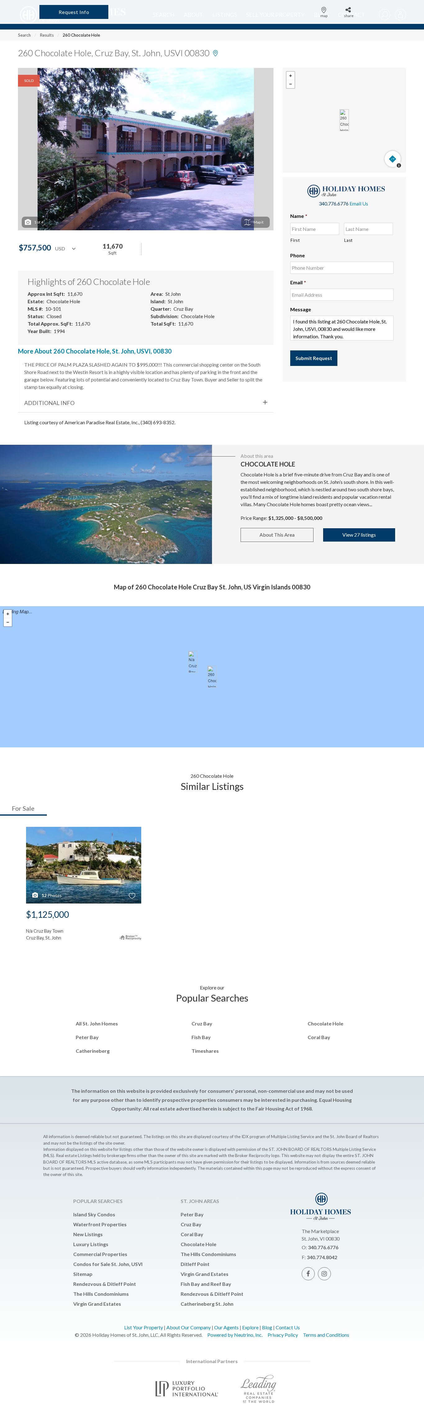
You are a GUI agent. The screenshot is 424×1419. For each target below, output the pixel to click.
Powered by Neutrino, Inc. (235, 1335)
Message (300, 309)
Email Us (359, 203)
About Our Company (188, 1327)
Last (348, 240)
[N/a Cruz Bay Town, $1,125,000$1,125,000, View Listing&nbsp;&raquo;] (192, 662)
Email (298, 282)
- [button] (290, 84)
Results (47, 35)
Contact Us (288, 1327)
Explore (250, 1327)
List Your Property (143, 1327)
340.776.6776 (334, 203)
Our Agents (226, 1327)
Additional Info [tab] (49, 402)
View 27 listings (359, 535)
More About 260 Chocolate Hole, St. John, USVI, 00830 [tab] (95, 351)
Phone (297, 255)
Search (24, 35)
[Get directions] (393, 159)
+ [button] (290, 76)
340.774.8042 (322, 1257)
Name (298, 216)
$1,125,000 (47, 914)
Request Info (74, 12)
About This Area (277, 535)
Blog (267, 1327)
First (295, 240)
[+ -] (344, 120)
